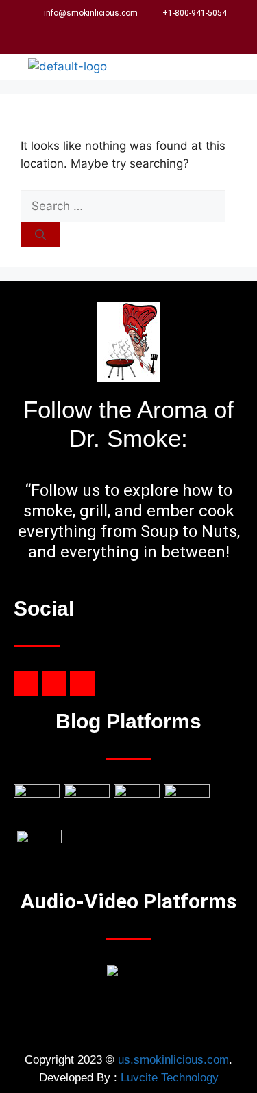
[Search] (40, 234)
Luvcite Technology (170, 1077)
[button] (232, 67)
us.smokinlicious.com (173, 1059)
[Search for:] (123, 206)
